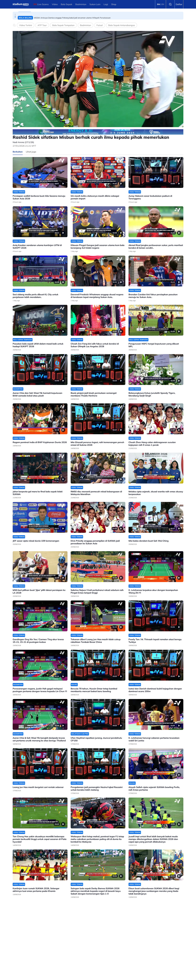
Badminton (80, 4)
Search (170, 4)
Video (55, 4)
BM (158, 4)
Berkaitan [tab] (18, 151)
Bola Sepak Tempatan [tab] (63, 25)
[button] (15, 14)
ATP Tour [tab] (42, 25)
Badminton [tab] (85, 25)
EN (163, 4)
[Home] (21, 4)
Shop (113, 4)
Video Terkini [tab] (25, 25)
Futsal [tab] (100, 25)
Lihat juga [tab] (31, 151)
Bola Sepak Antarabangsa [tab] (121, 25)
